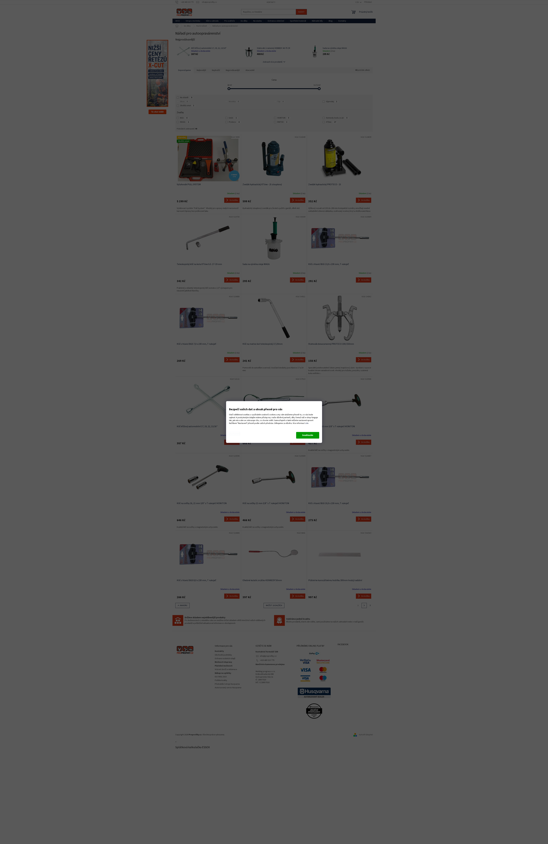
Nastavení (234, 433)
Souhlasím (307, 435)
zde (306, 423)
